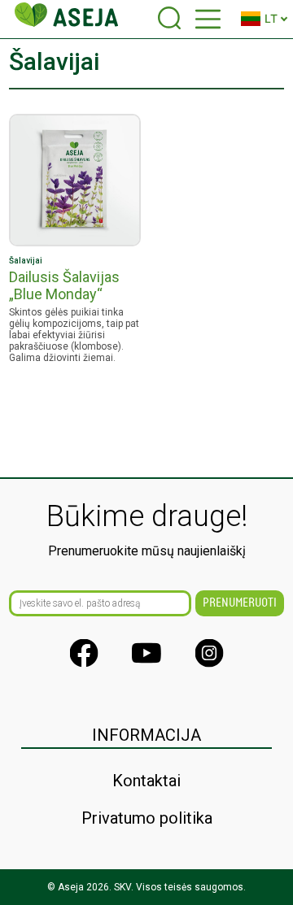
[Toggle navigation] (208, 19)
